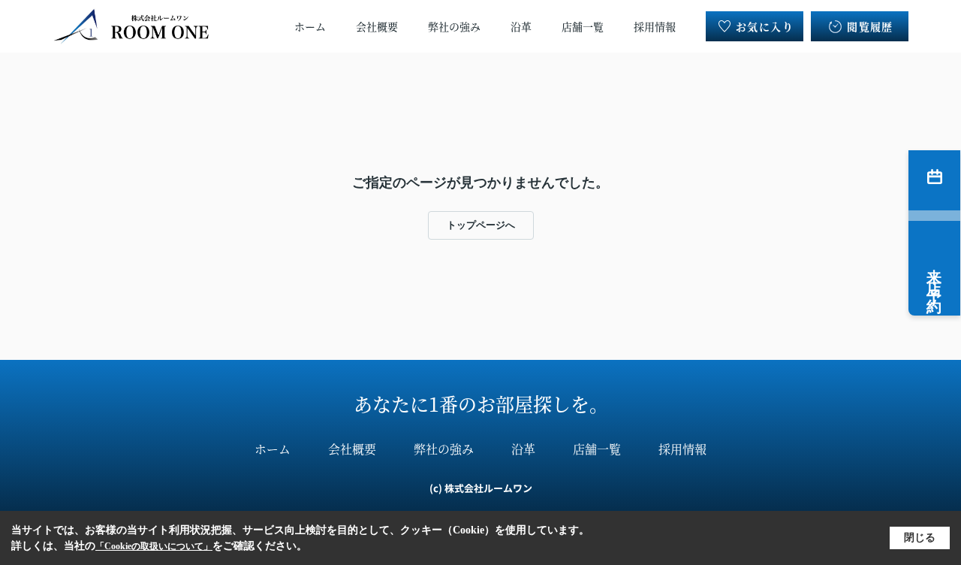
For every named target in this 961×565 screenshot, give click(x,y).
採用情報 (655, 26)
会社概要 (377, 26)
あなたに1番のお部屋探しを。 (481, 403)
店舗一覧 (583, 26)
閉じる (919, 537)
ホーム (310, 26)
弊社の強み (454, 26)
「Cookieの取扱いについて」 (153, 546)
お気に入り (765, 26)
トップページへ (481, 225)
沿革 (521, 26)
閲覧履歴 (870, 26)
